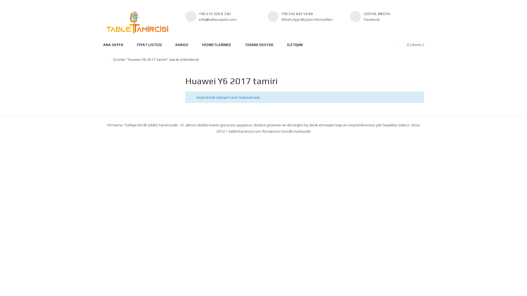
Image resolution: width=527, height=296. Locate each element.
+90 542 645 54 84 (297, 14)
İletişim (295, 45)
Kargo (181, 45)
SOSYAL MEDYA (377, 14)
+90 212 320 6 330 (215, 14)
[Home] (104, 59)
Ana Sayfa (113, 45)
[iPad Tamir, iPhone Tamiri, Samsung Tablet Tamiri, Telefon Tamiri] (137, 22)
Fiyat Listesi (149, 45)
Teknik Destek (259, 45)
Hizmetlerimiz (216, 45)
